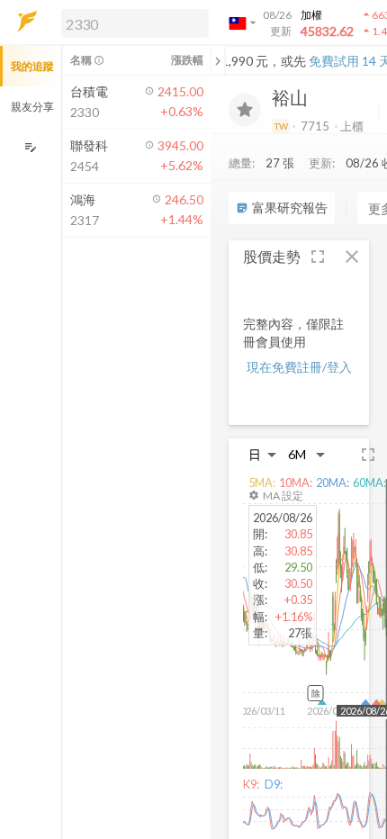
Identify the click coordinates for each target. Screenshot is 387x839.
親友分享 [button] (32, 106)
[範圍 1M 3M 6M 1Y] (307, 454)
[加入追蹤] (245, 110)
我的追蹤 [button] (32, 66)
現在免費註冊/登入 (299, 366)
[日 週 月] (263, 454)
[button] (131, 22)
